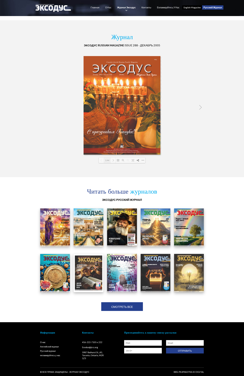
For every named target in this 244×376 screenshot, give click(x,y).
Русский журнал (48, 351)
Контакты (146, 7)
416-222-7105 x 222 (92, 342)
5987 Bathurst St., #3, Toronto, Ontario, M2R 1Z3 (93, 355)
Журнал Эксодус (126, 7)
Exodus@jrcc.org (90, 347)
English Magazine (192, 7)
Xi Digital (198, 372)
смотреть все (122, 306)
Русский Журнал (212, 7)
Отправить (185, 350)
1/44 (107, 160)
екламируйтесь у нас (168, 7)
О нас (108, 7)
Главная (95, 7)
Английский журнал (49, 346)
